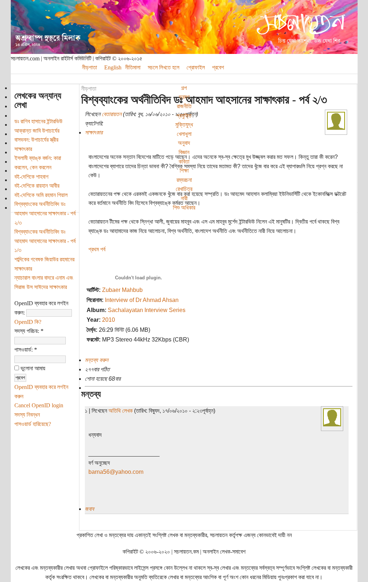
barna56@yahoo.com (115, 472)
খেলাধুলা (184, 134)
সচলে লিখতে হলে (163, 67)
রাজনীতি (184, 106)
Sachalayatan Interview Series (146, 310)
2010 (108, 320)
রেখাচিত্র (184, 189)
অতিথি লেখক (121, 411)
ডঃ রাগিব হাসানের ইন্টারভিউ (38, 121)
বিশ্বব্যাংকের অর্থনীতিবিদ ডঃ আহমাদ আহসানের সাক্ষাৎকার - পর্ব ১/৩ (44, 241)
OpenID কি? (27, 322)
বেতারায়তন (111, 114)
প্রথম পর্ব (96, 249)
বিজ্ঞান (184, 152)
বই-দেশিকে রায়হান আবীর (36, 186)
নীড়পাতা (89, 67)
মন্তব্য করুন (96, 360)
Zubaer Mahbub (122, 290)
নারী (184, 198)
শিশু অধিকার (184, 208)
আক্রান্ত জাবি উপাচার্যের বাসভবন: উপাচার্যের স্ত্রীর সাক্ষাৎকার (36, 140)
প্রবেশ (218, 67)
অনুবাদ (184, 143)
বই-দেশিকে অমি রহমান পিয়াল (41, 195)
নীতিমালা (133, 67)
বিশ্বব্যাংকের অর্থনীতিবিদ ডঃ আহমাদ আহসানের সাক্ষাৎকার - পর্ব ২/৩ (44, 213)
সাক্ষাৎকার (93, 132)
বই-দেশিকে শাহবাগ (31, 177)
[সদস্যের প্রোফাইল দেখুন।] (336, 128)
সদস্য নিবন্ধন (27, 415)
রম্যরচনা (184, 180)
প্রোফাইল (196, 67)
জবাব (89, 509)
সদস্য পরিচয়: (28, 331)
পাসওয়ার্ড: (25, 350)
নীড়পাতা (88, 89)
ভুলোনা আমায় (32, 368)
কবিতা (184, 162)
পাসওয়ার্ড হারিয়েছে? (32, 424)
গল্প (184, 88)
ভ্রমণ (184, 97)
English (112, 67)
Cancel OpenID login (38, 405)
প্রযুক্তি (184, 116)
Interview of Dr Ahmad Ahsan (142, 300)
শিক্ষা (184, 171)
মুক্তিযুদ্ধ (184, 125)
